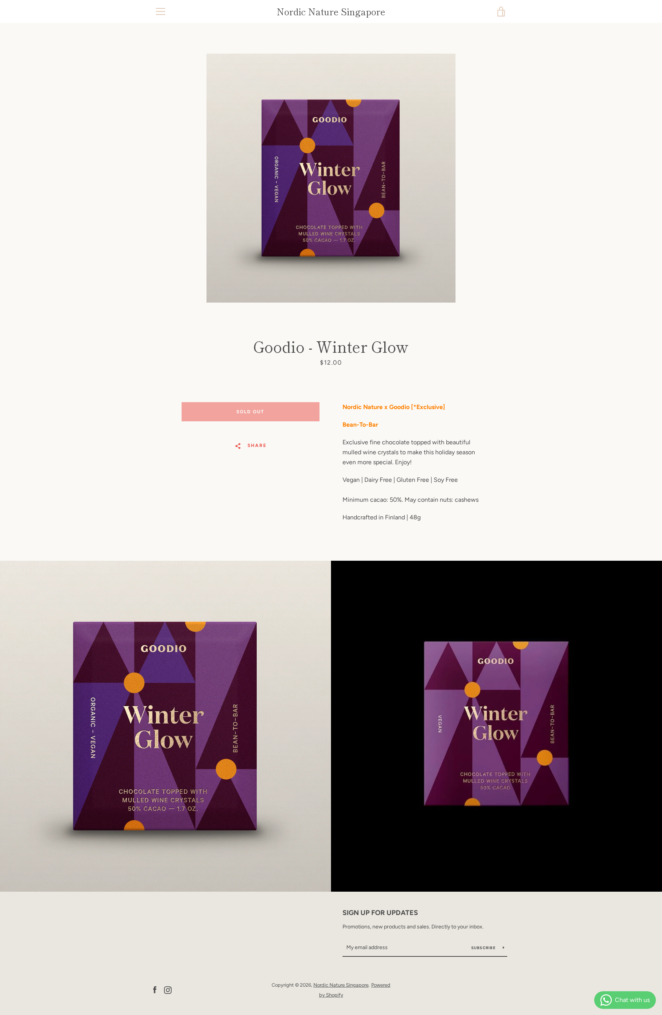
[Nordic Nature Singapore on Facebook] (155, 989)
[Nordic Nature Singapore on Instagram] (168, 989)
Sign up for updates (380, 913)
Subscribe (484, 947)
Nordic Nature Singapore (331, 11)
